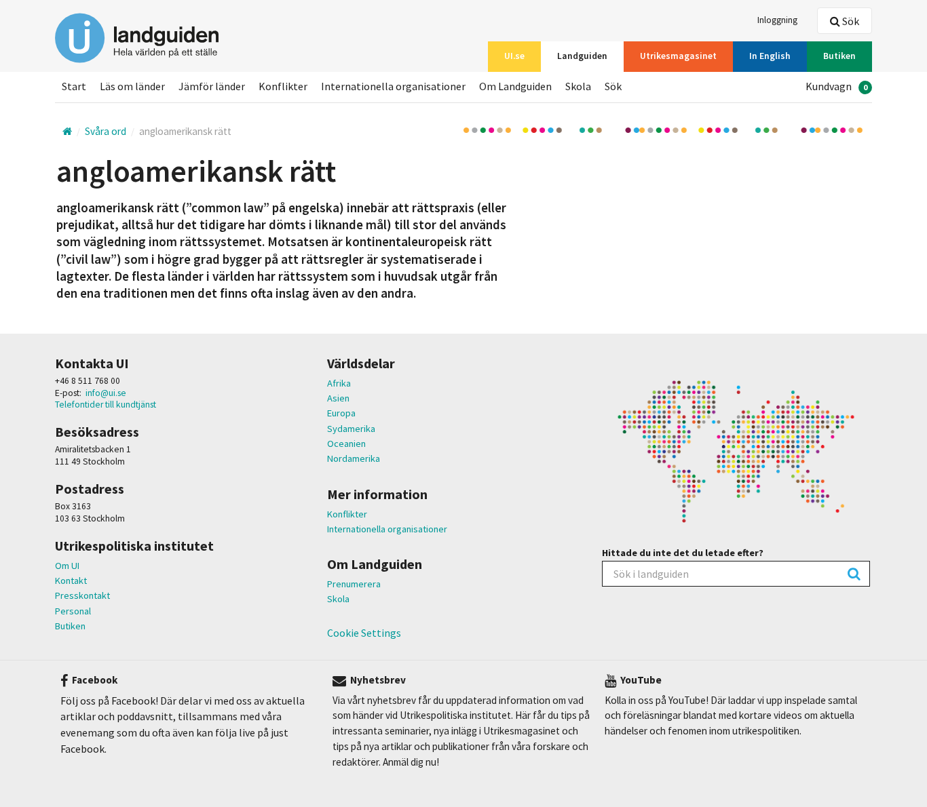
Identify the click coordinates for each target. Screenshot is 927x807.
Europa (341, 413)
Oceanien (346, 443)
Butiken (70, 626)
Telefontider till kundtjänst (105, 404)
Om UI (67, 565)
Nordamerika (353, 458)
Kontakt (71, 580)
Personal (73, 611)
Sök (849, 21)
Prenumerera (354, 584)
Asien (338, 398)
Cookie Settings (364, 632)
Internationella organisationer (387, 529)
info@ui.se (106, 393)
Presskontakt (82, 595)
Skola (338, 599)
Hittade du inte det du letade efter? (682, 553)
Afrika (339, 383)
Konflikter (347, 514)
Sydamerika (351, 428)
